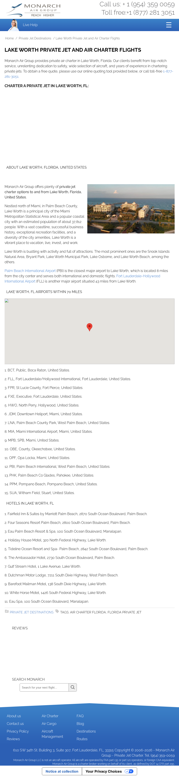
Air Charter (50, 716)
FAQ (80, 716)
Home (9, 38)
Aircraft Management (52, 734)
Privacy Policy (18, 731)
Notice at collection (62, 771)
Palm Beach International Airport (30, 271)
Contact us (15, 724)
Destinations (86, 731)
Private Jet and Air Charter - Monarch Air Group (34, 10)
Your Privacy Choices (104, 771)
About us (14, 716)
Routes (82, 739)
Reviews (13, 739)
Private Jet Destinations (35, 38)
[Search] (73, 687)
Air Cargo (49, 724)
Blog (80, 724)
